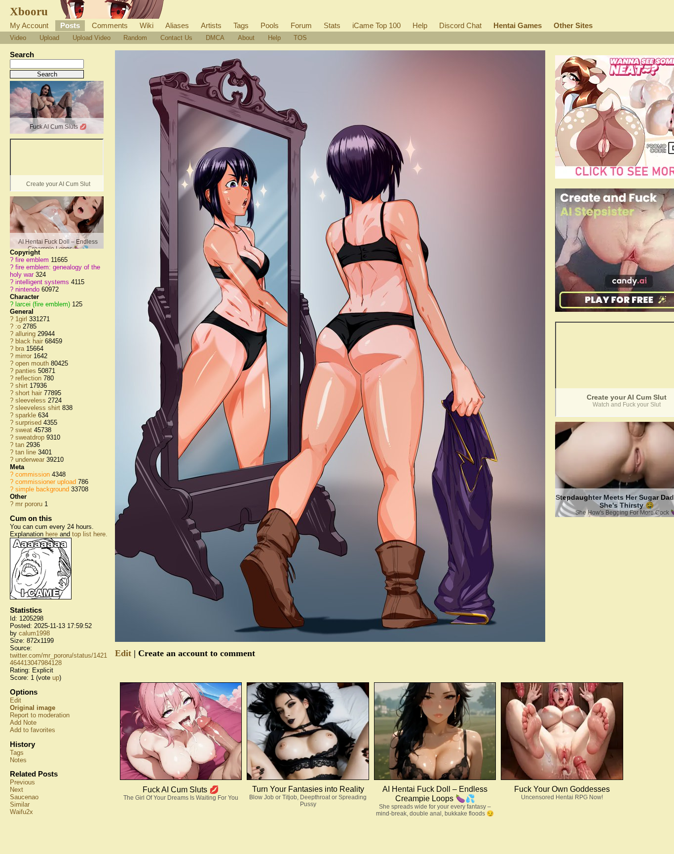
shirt (21, 385)
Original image (32, 707)
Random (135, 37)
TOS (300, 37)
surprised (28, 422)
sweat (23, 430)
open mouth (32, 363)
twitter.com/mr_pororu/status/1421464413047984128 (58, 659)
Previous (22, 782)
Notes (18, 760)
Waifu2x (21, 812)
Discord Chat (460, 25)
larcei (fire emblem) (42, 304)
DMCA (215, 37)
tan (19, 444)
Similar (20, 804)
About (246, 37)
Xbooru (29, 11)
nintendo (27, 289)
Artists (211, 25)
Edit (15, 700)
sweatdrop (29, 437)
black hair (29, 341)
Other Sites (573, 25)
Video (18, 37)
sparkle (25, 415)
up (55, 677)
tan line (25, 452)
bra (19, 348)
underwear (29, 459)
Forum (301, 25)
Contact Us (176, 37)
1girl (21, 319)
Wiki (146, 25)
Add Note (23, 722)
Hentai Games (517, 25)
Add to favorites (32, 730)
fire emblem (32, 259)
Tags (241, 25)
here (51, 534)
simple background (42, 489)
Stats (332, 25)
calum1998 (34, 633)
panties (25, 370)
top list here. (90, 534)
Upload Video (92, 37)
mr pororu (28, 504)
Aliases (177, 25)
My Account (29, 25)
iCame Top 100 (376, 25)
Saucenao (24, 797)
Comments (110, 25)
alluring (25, 333)
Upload (49, 37)
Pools (270, 25)
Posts (70, 25)
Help (419, 25)
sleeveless (30, 400)
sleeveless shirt (37, 407)
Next (16, 789)
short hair (28, 393)
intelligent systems (42, 282)
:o (18, 326)
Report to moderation (40, 715)
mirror (23, 356)
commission (32, 474)
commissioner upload (45, 481)
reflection (28, 378)
